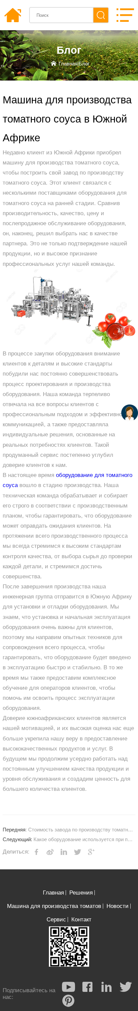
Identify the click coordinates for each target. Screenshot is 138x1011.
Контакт (81, 919)
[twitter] (125, 987)
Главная (68, 63)
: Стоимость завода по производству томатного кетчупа (69, 829)
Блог (84, 63)
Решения (81, 892)
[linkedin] (106, 987)
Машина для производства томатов (54, 906)
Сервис (56, 919)
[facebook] (87, 987)
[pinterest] (68, 1000)
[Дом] (13, 15)
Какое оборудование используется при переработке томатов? (69, 839)
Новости (118, 906)
